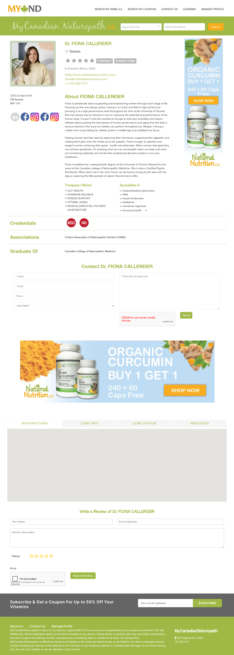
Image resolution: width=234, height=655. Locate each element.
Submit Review (83, 575)
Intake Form (125, 61)
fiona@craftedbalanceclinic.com (86, 79)
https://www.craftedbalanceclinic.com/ (90, 74)
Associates (199, 423)
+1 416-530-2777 (76, 83)
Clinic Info (89, 423)
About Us (16, 626)
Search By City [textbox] (130, 27)
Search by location (142, 9)
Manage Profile (212, 9)
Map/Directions (35, 423)
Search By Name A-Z (108, 9)
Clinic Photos (144, 423)
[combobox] (141, 26)
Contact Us (169, 9)
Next (223, 104)
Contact (104, 61)
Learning (189, 9)
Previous (184, 104)
